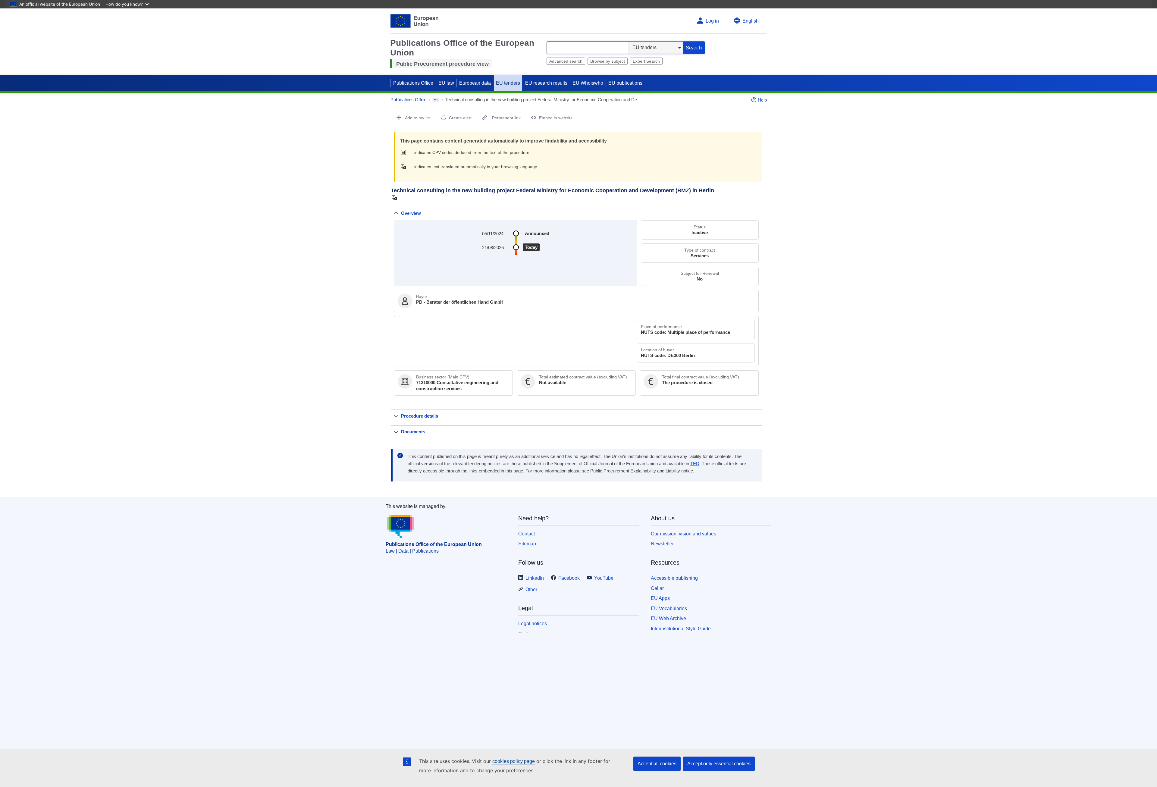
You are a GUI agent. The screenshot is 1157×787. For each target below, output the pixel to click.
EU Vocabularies (669, 608)
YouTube (603, 578)
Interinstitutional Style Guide (681, 628)
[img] (405, 152)
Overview (411, 213)
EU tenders (508, 83)
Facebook (569, 578)
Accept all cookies (657, 763)
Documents (413, 431)
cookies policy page (513, 761)
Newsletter (662, 543)
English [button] (750, 21)
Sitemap (527, 543)
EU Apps (660, 598)
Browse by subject (607, 61)
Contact (526, 533)
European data (475, 83)
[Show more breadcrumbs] (435, 99)
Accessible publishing (674, 578)
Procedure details (419, 416)
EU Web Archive (668, 618)
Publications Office (413, 83)
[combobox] (588, 48)
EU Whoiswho (587, 83)
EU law (446, 83)
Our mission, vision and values (683, 533)
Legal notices (532, 623)
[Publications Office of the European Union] (414, 21)
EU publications (625, 83)
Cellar (657, 588)
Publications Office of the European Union (434, 544)
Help (762, 99)
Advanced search (565, 61)
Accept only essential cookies (719, 763)
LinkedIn (534, 578)
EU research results (546, 83)
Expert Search (646, 61)
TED (694, 463)
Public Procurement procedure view (442, 64)
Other (531, 589)
